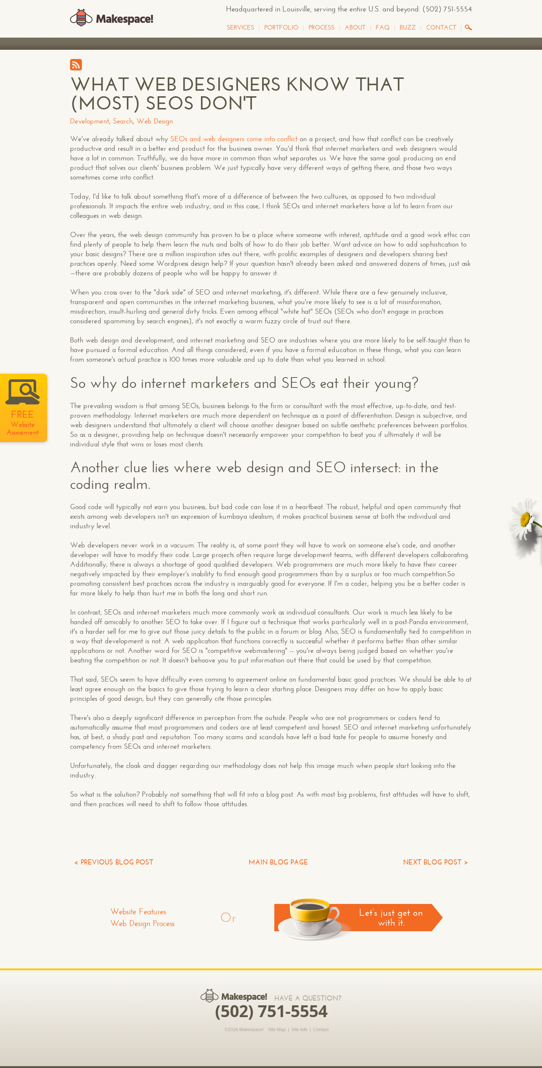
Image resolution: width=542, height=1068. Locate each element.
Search (123, 121)
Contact (441, 27)
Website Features (138, 911)
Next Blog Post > (435, 862)
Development (89, 121)
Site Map (277, 1029)
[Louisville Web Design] (111, 18)
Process (321, 27)
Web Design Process (142, 923)
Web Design (154, 121)
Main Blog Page (278, 862)
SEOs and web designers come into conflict (234, 139)
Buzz (408, 27)
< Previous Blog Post (113, 862)
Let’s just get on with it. (391, 917)
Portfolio (281, 27)
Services (240, 27)
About (355, 27)
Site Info (299, 1029)
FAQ (382, 27)
